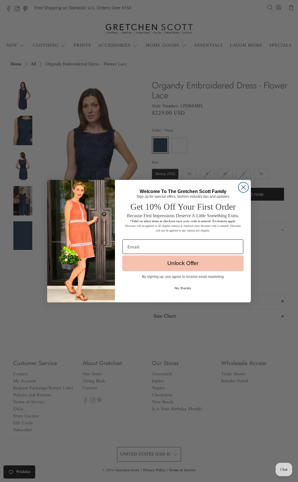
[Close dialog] (243, 187)
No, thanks (183, 288)
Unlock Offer (182, 263)
